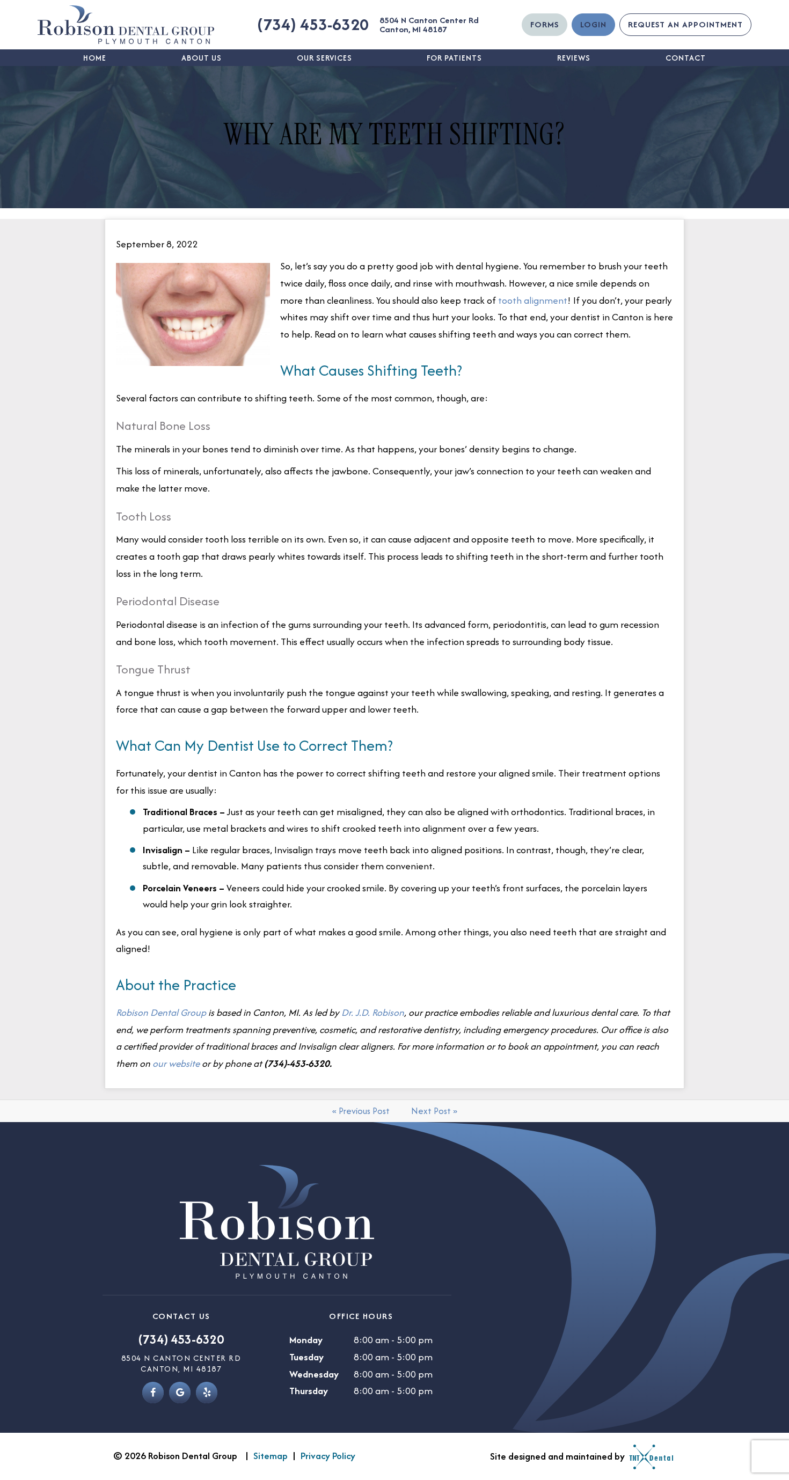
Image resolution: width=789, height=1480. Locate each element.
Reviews (573, 57)
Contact (686, 57)
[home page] (126, 24)
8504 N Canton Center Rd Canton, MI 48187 (429, 25)
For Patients (454, 57)
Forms (544, 24)
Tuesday (306, 1357)
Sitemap (270, 1455)
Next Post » (434, 1110)
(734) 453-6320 (313, 24)
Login (593, 24)
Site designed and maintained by (558, 1456)
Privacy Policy (328, 1455)
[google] (180, 1392)
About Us (201, 57)
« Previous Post (361, 1110)
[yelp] (206, 1392)
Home (94, 57)
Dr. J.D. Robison (372, 1012)
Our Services (324, 57)
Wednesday (314, 1374)
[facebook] (153, 1392)
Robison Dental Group (161, 1012)
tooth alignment (532, 300)
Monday (306, 1339)
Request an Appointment (685, 24)
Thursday (308, 1390)
